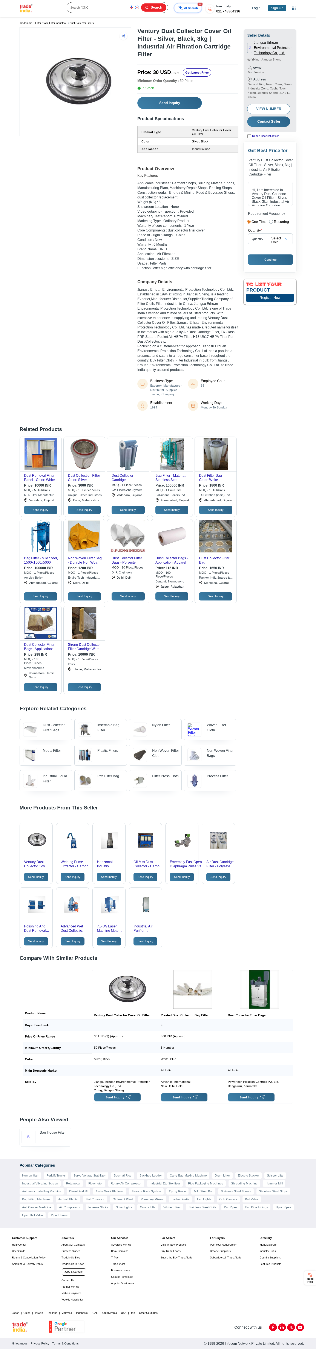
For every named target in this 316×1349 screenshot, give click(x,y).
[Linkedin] (282, 1327)
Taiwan (39, 1312)
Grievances (20, 1343)
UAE (95, 1312)
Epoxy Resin (177, 1191)
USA (123, 1312)
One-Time (259, 222)
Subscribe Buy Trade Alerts (176, 1257)
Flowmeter (95, 1183)
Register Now (270, 297)
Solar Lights (124, 1207)
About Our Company (73, 1244)
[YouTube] (300, 1327)
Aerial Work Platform (110, 1191)
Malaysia (66, 1312)
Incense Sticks (98, 1207)
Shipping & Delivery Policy (27, 1264)
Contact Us (67, 1280)
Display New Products (173, 1244)
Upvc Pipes (283, 1207)
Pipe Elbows (59, 1215)
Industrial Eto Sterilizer (165, 1183)
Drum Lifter (222, 1175)
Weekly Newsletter (72, 1299)
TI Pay (114, 1257)
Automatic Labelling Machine (41, 1191)
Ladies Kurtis (180, 1199)
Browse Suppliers (220, 1251)
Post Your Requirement (223, 1244)
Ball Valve (251, 1199)
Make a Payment (71, 1293)
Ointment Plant (123, 1199)
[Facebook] (273, 1327)
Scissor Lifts (275, 1175)
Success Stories (70, 1251)
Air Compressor (69, 1207)
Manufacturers (268, 1244)
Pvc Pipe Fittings (256, 1207)
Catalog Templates (122, 1276)
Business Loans (120, 1270)
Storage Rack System (146, 1191)
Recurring (281, 222)
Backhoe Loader (151, 1175)
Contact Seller (268, 121)
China (27, 1312)
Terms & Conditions (65, 1343)
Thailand (52, 1312)
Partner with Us (70, 1286)
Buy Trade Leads (171, 1251)
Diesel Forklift (78, 1191)
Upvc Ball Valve (32, 1215)
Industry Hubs (268, 1251)
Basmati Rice (123, 1175)
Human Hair (30, 1175)
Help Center (19, 1244)
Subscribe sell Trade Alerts (225, 1257)
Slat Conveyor (95, 1199)
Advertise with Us (121, 1244)
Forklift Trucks (56, 1175)
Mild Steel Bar (203, 1191)
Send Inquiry (169, 103)
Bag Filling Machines (36, 1199)
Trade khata (118, 1264)
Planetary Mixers (152, 1199)
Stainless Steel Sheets (236, 1191)
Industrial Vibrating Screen (40, 1183)
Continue (270, 259)
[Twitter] (291, 1327)
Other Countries (148, 1312)
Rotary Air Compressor (126, 1183)
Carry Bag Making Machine (188, 1175)
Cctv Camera (228, 1199)
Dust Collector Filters (81, 23)
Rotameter (73, 1183)
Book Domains (119, 1251)
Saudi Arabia (109, 1312)
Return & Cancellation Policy (29, 1257)
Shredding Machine (244, 1183)
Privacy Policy (40, 1343)
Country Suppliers (270, 1257)
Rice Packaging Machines (205, 1183)
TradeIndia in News (72, 1264)
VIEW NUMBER (268, 109)
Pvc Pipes (230, 1207)
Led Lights (204, 1199)
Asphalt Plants (68, 1199)
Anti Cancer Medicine (36, 1207)
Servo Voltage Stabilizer (90, 1175)
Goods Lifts (147, 1207)
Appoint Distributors (122, 1283)
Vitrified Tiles (172, 1207)
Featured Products (270, 1264)
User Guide (18, 1251)
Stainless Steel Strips (273, 1191)
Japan (15, 1312)
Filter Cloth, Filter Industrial (50, 23)
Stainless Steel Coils (202, 1207)
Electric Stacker (248, 1175)
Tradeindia (26, 23)
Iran (132, 1312)
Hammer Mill (274, 1183)
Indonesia (82, 1312)
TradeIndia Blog (70, 1257)
